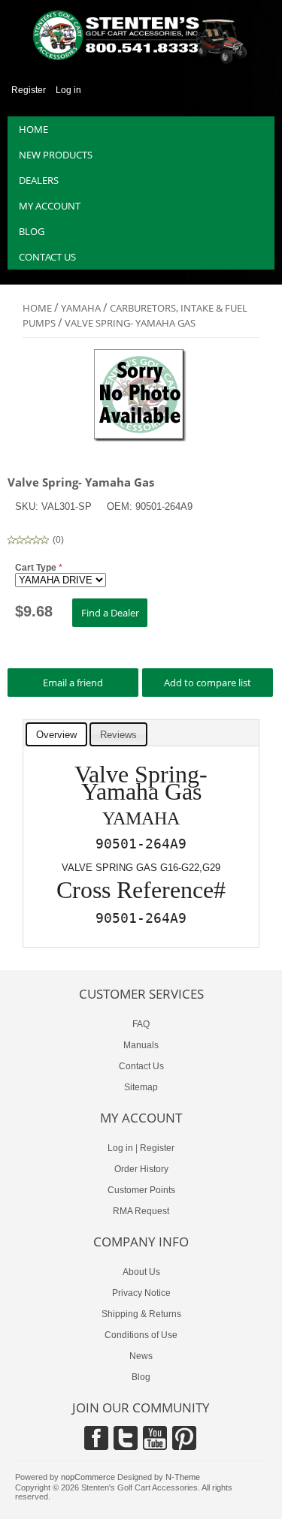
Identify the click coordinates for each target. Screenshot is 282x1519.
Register (28, 90)
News (141, 1356)
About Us (141, 1272)
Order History (141, 1169)
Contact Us (141, 1066)
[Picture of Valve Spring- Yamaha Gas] (141, 440)
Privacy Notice (141, 1293)
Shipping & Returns (141, 1314)
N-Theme (182, 1476)
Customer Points (141, 1190)
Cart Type (37, 567)
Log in (68, 90)
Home (33, 129)
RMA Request (141, 1211)
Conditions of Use (141, 1335)
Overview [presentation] (56, 734)
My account (49, 205)
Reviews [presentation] (118, 734)
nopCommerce (88, 1476)
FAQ (141, 1024)
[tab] (56, 734)
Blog (31, 231)
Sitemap (141, 1087)
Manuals (141, 1045)
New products (55, 154)
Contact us (47, 257)
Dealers (39, 180)
